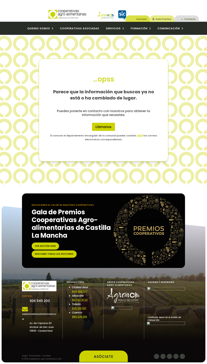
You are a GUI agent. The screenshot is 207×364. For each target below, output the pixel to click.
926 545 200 (40, 301)
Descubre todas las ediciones (54, 254)
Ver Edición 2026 (45, 246)
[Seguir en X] (163, 356)
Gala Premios (163, 19)
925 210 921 (79, 308)
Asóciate (141, 19)
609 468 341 (79, 291)
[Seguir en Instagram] (176, 356)
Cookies (46, 355)
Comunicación (169, 28)
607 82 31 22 (80, 300)
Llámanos (103, 127)
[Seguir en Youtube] (182, 356)
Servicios (113, 28)
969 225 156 (79, 317)
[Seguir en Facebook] (156, 356)
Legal (25, 355)
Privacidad (34, 355)
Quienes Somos (38, 28)
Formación (139, 28)
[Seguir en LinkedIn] (169, 356)
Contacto (190, 19)
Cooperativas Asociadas (79, 28)
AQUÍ (140, 135)
